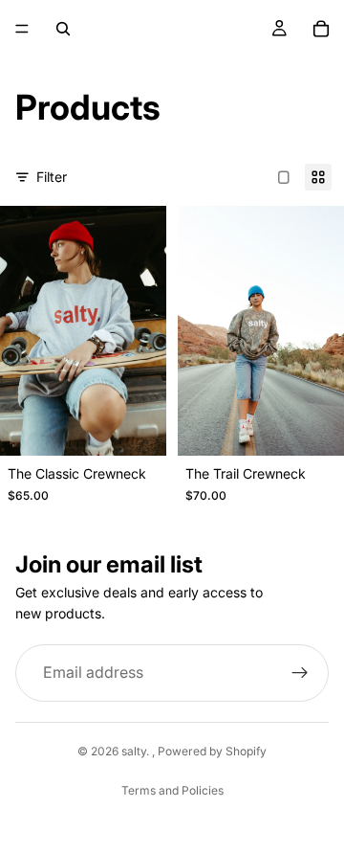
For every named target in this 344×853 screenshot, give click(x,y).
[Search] (63, 29)
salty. (136, 751)
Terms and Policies (172, 790)
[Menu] (22, 29)
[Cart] (321, 29)
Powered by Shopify (212, 751)
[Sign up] (300, 673)
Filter (51, 176)
